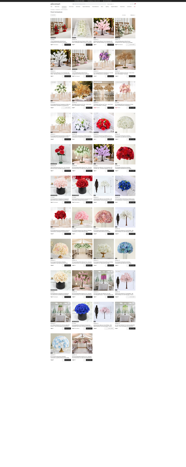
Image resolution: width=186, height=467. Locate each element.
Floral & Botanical (95, 6)
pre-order (132, 44)
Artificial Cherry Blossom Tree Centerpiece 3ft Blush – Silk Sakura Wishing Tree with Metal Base (103, 42)
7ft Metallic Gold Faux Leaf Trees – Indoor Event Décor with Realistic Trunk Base (103, 105)
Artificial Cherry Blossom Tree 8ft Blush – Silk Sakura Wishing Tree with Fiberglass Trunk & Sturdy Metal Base (124, 294)
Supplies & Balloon (114, 6)
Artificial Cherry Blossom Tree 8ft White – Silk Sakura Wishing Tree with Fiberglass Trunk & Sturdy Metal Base (124, 231)
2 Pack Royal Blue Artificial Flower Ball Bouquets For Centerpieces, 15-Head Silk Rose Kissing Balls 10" (125, 200)
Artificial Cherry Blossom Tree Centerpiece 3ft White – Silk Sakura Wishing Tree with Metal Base (60, 73)
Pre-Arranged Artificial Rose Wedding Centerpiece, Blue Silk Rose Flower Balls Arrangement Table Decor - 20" (123, 263)
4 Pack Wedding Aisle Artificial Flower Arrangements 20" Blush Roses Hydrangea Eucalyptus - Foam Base (80, 73)
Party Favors (122, 6)
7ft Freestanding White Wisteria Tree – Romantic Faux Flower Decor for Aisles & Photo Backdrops (82, 263)
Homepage (52, 9)
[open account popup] (131, 4)
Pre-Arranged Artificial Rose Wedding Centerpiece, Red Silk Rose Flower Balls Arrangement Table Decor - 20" (123, 168)
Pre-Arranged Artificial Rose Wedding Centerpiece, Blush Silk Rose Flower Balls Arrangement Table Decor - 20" (102, 231)
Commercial (129, 6)
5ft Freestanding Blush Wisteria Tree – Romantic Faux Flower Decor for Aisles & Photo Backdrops (82, 294)
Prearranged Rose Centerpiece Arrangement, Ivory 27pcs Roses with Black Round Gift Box (60, 294)
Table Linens (57, 6)
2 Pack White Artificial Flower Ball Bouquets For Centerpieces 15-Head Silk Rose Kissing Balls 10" (81, 136)
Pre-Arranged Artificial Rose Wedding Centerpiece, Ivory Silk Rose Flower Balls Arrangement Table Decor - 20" (123, 136)
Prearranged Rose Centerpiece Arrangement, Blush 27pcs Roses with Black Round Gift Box (60, 200)
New (51, 6)
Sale (134, 6)
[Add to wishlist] (70, 19)
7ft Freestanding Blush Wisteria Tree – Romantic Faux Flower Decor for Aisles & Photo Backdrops (82, 357)
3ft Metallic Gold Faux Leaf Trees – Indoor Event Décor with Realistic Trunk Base (81, 105)
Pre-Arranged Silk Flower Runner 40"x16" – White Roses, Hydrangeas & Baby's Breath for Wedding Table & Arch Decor (82, 42)
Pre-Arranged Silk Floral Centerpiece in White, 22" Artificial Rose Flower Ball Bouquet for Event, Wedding (60, 136)
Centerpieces (64, 6)
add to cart (67, 44)
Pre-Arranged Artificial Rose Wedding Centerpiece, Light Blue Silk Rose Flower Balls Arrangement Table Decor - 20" (60, 357)
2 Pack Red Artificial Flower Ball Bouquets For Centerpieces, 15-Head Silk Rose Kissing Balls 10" (103, 136)
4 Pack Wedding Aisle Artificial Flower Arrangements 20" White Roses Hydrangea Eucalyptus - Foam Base (123, 42)
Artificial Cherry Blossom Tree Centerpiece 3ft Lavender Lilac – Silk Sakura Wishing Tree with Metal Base (103, 168)
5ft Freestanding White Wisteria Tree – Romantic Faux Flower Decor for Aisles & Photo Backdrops (82, 168)
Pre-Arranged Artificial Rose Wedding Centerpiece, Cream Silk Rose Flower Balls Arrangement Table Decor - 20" (59, 263)
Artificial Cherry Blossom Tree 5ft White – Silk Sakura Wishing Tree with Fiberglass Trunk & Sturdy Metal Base (103, 200)
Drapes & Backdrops (86, 6)
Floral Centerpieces (64, 9)
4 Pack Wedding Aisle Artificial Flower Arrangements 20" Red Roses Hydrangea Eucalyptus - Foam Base (59, 42)
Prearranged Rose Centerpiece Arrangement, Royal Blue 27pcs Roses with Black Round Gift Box (82, 326)
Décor (102, 6)
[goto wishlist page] (132, 4)
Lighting (107, 6)
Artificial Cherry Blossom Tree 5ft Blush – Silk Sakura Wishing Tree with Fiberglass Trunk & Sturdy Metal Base (103, 326)
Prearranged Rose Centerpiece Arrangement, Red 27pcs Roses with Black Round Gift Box (82, 200)
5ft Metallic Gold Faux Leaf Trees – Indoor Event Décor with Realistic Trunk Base (124, 73)
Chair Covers (71, 6)
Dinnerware (78, 6)
